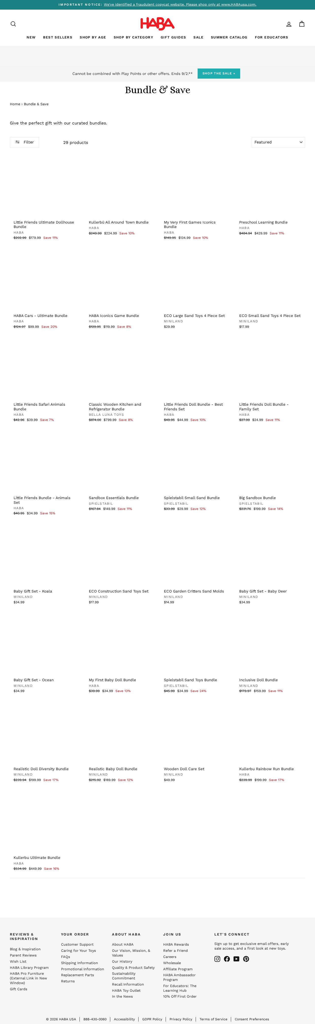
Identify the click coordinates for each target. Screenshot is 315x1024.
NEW (31, 37)
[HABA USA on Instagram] (217, 959)
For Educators (271, 37)
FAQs (65, 957)
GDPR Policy (152, 1019)
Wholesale (172, 963)
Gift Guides (173, 37)
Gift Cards (18, 989)
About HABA (123, 944)
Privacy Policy (181, 1019)
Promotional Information (82, 969)
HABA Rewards (176, 944)
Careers (169, 957)
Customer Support (77, 944)
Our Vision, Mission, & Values (131, 953)
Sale (198, 37)
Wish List (18, 961)
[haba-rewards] (280, 24)
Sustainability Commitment (123, 976)
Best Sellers (57, 37)
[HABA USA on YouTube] (236, 959)
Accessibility (124, 1019)
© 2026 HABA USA (61, 1019)
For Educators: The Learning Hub (179, 988)
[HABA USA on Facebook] (227, 959)
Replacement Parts (77, 975)
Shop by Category (133, 37)
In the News (122, 996)
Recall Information (128, 984)
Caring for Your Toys (78, 951)
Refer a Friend (175, 951)
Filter (28, 142)
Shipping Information (79, 963)
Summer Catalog (229, 37)
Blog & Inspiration (25, 949)
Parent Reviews (23, 955)
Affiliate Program (178, 969)
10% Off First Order (180, 996)
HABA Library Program (29, 968)
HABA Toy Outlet (126, 991)
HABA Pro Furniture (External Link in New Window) (28, 978)
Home (15, 104)
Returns (68, 981)
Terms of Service (213, 1019)
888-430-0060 (95, 1019)
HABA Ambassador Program (179, 977)
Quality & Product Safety (133, 968)
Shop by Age (93, 37)
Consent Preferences (252, 1019)
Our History (122, 961)
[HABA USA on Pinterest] (246, 959)
